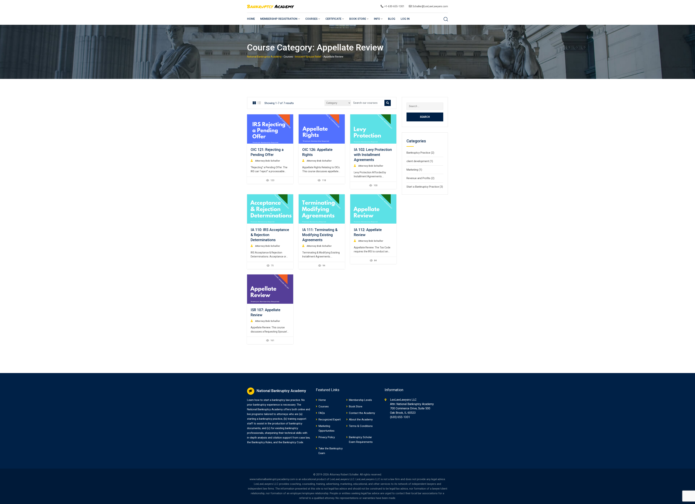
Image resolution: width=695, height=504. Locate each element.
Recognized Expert (330, 419)
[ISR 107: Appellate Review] (270, 289)
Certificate (333, 18)
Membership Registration (278, 18)
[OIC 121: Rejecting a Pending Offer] (270, 129)
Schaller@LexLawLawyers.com (430, 6)
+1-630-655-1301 (394, 6)
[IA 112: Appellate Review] (373, 209)
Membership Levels (360, 400)
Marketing (412, 169)
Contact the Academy (362, 413)
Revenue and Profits (418, 178)
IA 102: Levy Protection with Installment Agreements (373, 154)
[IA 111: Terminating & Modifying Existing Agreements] (321, 209)
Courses (311, 18)
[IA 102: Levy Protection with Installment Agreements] (373, 129)
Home (251, 18)
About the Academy (361, 419)
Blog (391, 18)
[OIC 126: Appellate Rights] (321, 129)
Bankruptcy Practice (418, 152)
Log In (405, 18)
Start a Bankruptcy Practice (423, 186)
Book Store (357, 18)
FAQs (322, 413)
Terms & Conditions (361, 426)
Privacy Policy (327, 437)
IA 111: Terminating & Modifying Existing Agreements (320, 235)
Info (377, 18)
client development (418, 161)
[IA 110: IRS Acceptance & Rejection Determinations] (270, 209)
